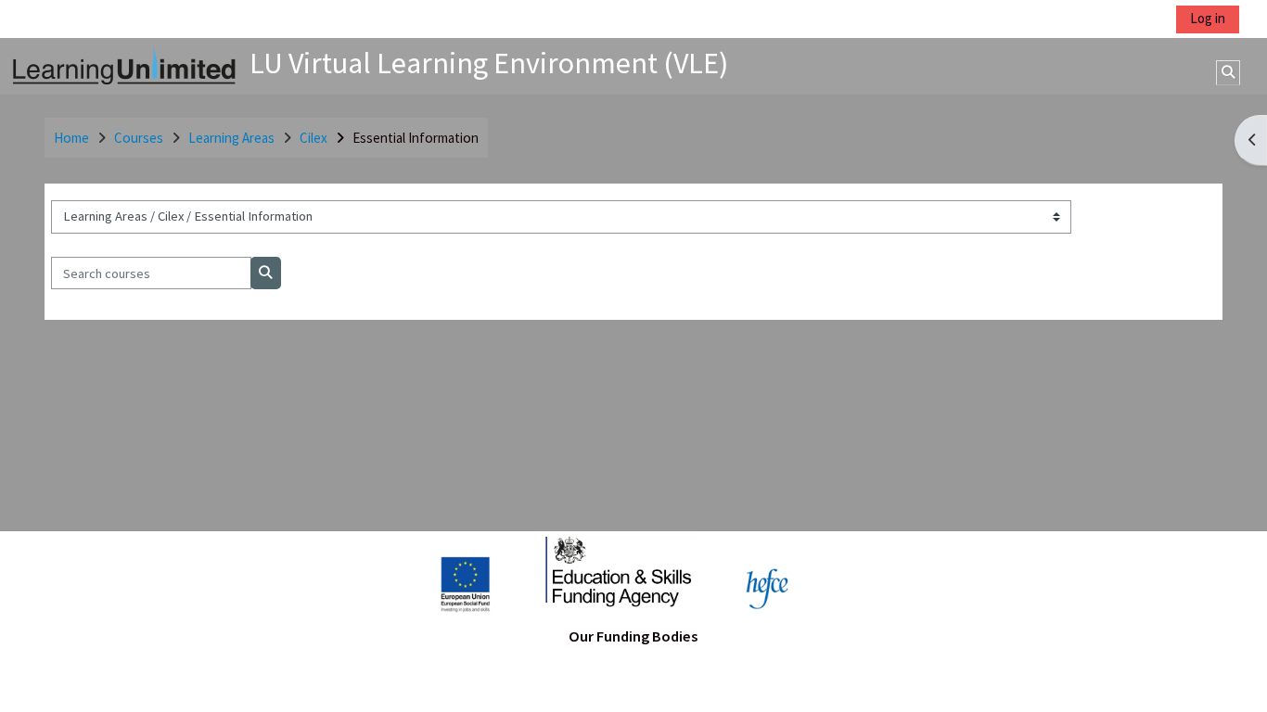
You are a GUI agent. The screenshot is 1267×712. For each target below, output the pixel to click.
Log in (1207, 18)
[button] (1228, 72)
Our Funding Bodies (633, 636)
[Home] (124, 64)
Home (71, 137)
